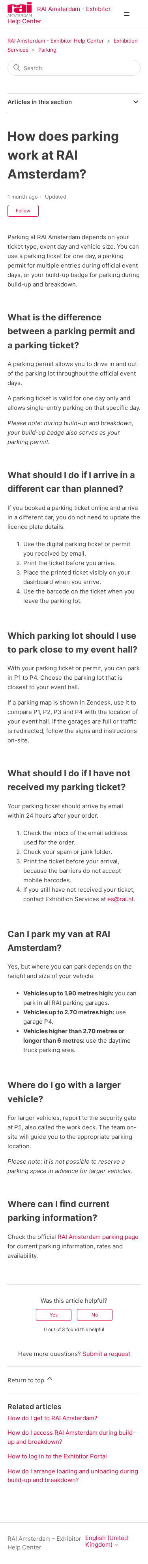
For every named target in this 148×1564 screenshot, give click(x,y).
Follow (23, 211)
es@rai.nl (120, 899)
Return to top (26, 1380)
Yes (54, 1315)
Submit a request (106, 1354)
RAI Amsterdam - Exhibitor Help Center (55, 40)
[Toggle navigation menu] (126, 14)
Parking (47, 49)
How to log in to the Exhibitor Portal (57, 1456)
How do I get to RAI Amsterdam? (52, 1418)
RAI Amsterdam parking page (98, 1236)
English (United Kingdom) (106, 1541)
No (95, 1315)
